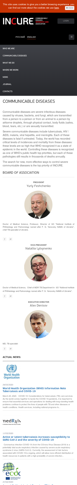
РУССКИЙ (20, 36)
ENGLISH (31, 36)
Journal (7, 84)
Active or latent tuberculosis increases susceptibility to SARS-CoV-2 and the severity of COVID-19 (36, 438)
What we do (9, 63)
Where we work (10, 70)
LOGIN (66, 21)
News (5, 77)
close (70, 8)
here (56, 7)
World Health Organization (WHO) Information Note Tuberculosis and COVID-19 (34, 390)
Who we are (9, 49)
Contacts (7, 92)
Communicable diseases (15, 56)
